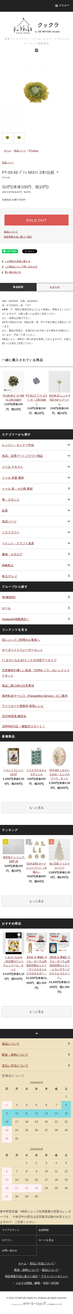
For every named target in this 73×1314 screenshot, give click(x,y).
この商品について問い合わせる (21, 266)
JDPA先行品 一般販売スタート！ (23, 726)
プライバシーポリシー (54, 1276)
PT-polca (33, 150)
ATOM (55, 1283)
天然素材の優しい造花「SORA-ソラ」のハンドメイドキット (36, 673)
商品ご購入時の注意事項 (18, 685)
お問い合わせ (9, 1250)
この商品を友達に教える (17, 261)
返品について (11, 231)
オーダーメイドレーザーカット (22, 650)
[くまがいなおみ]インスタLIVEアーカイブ (29, 660)
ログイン (7, 1240)
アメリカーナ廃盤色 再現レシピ (23, 706)
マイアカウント (11, 1229)
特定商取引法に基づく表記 (18, 236)
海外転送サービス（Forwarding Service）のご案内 (35, 695)
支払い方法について (42, 1263)
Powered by (16, 1304)
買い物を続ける (13, 272)
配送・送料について (26, 1269)
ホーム (7, 150)
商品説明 (18, 287)
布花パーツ (20, 150)
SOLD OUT (36, 220)
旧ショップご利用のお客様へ (21, 639)
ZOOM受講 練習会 (14, 716)
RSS (46, 1283)
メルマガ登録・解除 (28, 1283)
